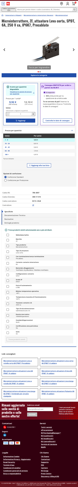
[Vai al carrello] (73, 3)
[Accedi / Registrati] (67, 3)
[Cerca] (74, 9)
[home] (2, 15)
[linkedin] (4, 435)
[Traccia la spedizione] (61, 3)
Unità (8, 108)
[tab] (39, 211)
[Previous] (4, 49)
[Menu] (3, 3)
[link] (22, 93)
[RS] (8, 3)
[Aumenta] (33, 114)
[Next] (73, 49)
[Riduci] (8, 114)
